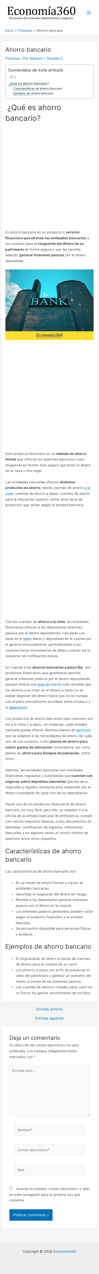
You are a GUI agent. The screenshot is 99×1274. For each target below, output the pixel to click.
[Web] (49, 1171)
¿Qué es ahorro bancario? (28, 83)
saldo (27, 639)
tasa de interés (49, 684)
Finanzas (12, 58)
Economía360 (65, 1251)
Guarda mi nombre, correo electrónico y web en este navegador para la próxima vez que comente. (49, 1194)
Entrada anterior (49, 1009)
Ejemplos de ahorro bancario (33, 93)
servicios (83, 730)
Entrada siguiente (49, 1018)
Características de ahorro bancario (37, 88)
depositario (18, 707)
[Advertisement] (49, 177)
